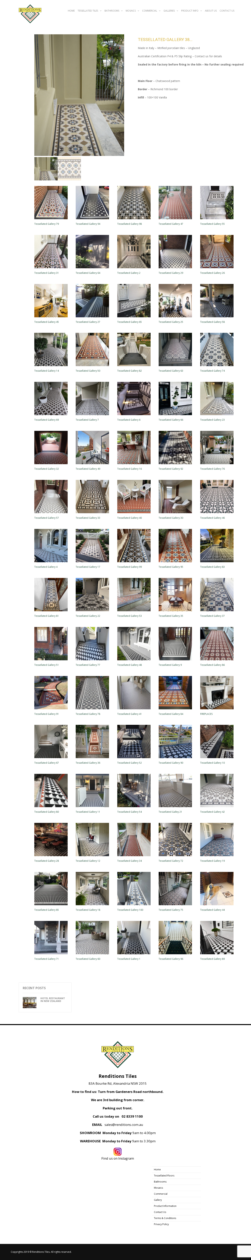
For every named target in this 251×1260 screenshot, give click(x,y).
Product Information (165, 1206)
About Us (211, 10)
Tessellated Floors (164, 1175)
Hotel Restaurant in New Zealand (52, 1000)
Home (71, 10)
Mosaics (131, 10)
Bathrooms (112, 10)
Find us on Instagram (117, 1158)
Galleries (169, 10)
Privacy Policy (161, 1224)
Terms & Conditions (165, 1218)
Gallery (158, 1200)
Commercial (149, 10)
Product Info (189, 10)
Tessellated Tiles (88, 10)
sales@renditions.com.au (124, 1125)
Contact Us (227, 10)
